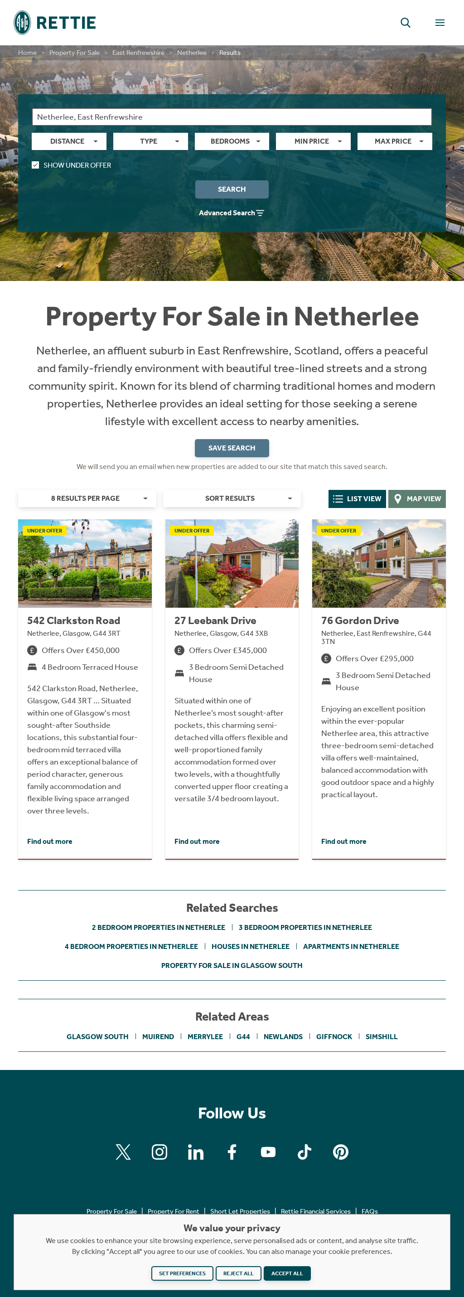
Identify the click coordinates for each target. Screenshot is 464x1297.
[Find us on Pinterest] (340, 1152)
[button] (405, 23)
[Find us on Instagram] (159, 1152)
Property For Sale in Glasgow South (232, 965)
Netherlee (192, 52)
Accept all (287, 1273)
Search (232, 189)
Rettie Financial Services (316, 1211)
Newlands (283, 1036)
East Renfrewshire (138, 52)
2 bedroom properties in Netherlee (158, 927)
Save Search (232, 448)
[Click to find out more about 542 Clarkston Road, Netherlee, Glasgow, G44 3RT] (85, 688)
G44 (243, 1036)
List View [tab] (364, 498)
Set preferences (182, 1273)
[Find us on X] (123, 1152)
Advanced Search (227, 212)
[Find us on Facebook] (232, 1152)
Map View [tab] (424, 498)
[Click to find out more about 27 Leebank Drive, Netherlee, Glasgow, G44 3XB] (232, 688)
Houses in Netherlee (251, 946)
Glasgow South (98, 1036)
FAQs (370, 1211)
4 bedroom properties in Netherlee (131, 946)
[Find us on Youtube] (268, 1152)
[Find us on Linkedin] (195, 1152)
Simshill (382, 1036)
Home (27, 52)
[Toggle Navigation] (440, 23)
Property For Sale (74, 52)
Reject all (238, 1273)
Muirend (158, 1036)
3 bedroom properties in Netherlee (305, 927)
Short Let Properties (240, 1211)
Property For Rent (173, 1211)
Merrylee (205, 1036)
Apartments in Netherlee (351, 946)
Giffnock (334, 1036)
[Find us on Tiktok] (304, 1152)
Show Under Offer (77, 165)
